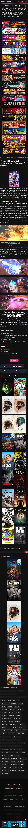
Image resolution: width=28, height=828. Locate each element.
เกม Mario (3, 755)
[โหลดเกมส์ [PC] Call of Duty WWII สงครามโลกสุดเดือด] (20, 442)
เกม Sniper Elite (14, 764)
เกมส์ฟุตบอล (11, 715)
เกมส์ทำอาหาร (20, 743)
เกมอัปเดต (13, 761)
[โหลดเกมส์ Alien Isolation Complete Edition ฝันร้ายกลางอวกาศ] (8, 387)
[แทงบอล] (14, 124)
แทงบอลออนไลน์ (8, 795)
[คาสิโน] (14, 111)
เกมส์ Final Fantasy (5, 727)
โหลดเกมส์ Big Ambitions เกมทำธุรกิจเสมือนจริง (7, 467)
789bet (11, 799)
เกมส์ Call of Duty (13, 724)
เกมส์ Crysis (12, 749)
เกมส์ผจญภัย (4, 694)
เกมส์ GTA (10, 730)
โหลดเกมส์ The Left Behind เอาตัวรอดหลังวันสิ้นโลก (20, 541)
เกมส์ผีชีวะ (4, 730)
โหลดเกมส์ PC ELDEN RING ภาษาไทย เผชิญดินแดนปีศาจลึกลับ (20, 523)
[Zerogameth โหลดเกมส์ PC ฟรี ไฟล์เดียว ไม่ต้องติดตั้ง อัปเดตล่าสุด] (8, 2)
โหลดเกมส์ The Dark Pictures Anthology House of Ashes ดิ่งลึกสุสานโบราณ (20, 412)
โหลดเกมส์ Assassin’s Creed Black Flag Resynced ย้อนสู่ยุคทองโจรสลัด (7, 504)
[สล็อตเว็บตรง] (14, 138)
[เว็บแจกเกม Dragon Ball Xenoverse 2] (14, 274)
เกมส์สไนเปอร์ (4, 770)
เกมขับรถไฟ (22, 724)
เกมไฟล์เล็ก (10, 706)
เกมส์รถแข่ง (17, 706)
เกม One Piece (18, 746)
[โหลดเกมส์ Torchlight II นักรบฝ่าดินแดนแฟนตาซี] (8, 442)
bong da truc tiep (9, 810)
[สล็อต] (14, 144)
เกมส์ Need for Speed (6, 736)
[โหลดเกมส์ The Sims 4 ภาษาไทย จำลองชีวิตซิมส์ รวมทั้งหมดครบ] (20, 387)
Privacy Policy (19, 788)
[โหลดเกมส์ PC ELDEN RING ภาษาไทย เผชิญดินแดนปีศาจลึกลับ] (20, 517)
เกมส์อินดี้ (3, 700)
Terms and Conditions (9, 788)
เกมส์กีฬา (21, 703)
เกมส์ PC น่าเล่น (7, 157)
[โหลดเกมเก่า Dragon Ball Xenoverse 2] (14, 292)
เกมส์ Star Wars (21, 727)
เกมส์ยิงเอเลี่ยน (4, 724)
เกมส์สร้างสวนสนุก (18, 767)
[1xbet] (14, 824)
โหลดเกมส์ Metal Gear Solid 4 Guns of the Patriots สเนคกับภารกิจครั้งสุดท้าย (7, 486)
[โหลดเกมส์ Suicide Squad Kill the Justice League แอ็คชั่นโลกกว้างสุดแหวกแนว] (8, 517)
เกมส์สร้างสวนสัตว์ (14, 752)
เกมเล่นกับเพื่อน (20, 761)
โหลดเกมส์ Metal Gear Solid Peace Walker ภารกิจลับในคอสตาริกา (20, 467)
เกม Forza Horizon (15, 740)
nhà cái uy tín (18, 813)
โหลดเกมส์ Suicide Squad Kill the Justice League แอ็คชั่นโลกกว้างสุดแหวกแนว (8, 523)
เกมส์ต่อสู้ (3, 706)
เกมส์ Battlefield (5, 749)
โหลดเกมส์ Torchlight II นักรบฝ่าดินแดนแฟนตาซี (8, 449)
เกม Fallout (23, 752)
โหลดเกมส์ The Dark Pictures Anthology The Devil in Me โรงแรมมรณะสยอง (8, 412)
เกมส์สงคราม (4, 709)
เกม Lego (24, 730)
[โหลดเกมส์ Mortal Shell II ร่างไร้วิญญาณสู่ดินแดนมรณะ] (20, 479)
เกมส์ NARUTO (14, 758)
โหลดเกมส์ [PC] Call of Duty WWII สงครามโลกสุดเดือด (20, 449)
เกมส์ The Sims (12, 743)
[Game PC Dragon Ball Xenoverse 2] (14, 310)
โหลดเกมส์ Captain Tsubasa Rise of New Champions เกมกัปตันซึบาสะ (8, 541)
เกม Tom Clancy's (5, 758)
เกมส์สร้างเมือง (12, 709)
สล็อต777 (15, 795)
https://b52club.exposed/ (12, 802)
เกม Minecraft (10, 755)
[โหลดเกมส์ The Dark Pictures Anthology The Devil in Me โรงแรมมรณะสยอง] (8, 405)
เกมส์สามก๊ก (4, 721)
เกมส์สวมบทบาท (12, 694)
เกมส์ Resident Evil (17, 718)
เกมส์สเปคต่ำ (15, 697)
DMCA (20, 784)
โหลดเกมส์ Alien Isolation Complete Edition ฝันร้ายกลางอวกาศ (8, 393)
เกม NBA (18, 755)
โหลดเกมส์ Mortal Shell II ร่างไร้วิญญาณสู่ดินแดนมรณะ (20, 486)
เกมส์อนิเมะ (18, 712)
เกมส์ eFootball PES (6, 740)
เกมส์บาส (10, 767)
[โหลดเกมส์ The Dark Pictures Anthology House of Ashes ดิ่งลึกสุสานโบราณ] (20, 405)
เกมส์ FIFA (14, 727)
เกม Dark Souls (13, 770)
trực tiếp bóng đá (19, 810)
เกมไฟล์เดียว (4, 691)
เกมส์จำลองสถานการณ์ (6, 697)
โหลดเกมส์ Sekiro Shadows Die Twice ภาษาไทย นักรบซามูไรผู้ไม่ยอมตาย (20, 504)
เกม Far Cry (4, 733)
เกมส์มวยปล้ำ (17, 730)
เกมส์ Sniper (4, 767)
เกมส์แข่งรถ (17, 721)
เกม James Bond (5, 764)
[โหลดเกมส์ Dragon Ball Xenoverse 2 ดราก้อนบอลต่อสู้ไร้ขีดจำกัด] (14, 361)
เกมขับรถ (11, 712)
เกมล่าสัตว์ (22, 764)
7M (20, 802)
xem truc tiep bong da (19, 806)
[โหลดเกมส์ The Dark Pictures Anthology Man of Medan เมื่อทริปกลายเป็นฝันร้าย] (20, 424)
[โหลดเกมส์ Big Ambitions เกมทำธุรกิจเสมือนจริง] (8, 461)
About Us (8, 784)
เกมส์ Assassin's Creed (6, 718)
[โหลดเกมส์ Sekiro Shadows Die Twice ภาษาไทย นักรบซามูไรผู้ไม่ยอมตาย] (20, 498)
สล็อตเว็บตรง (5, 799)
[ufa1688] (14, 104)
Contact (14, 784)
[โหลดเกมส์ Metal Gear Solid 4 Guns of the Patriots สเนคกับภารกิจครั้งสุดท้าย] (8, 479)
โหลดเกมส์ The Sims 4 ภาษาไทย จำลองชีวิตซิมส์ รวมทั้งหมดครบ (20, 393)
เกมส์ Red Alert (21, 770)
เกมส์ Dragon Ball (20, 733)
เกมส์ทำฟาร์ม (20, 709)
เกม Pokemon (11, 733)
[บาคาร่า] (14, 118)
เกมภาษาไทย (16, 700)
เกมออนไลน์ (4, 746)
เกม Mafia (11, 746)
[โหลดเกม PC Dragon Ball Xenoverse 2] (14, 240)
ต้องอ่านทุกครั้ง (6, 349)
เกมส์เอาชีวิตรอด (5, 703)
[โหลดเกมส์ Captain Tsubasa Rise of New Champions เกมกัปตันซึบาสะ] (8, 535)
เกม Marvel (18, 715)
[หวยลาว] (14, 131)
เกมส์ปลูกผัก (4, 715)
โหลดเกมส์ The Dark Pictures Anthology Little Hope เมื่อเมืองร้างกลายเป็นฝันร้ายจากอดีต (8, 430)
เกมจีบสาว (11, 721)
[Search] (22, 2)
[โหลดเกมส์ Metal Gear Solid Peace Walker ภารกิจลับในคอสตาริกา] (20, 461)
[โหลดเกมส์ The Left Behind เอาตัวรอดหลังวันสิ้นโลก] (20, 535)
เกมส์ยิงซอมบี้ (4, 712)
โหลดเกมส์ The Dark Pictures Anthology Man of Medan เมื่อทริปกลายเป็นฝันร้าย (20, 430)
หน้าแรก (1, 157)
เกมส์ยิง (9, 700)
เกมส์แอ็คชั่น (20, 691)
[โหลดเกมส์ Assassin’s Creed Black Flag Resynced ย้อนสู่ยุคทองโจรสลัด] (8, 498)
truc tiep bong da (8, 806)
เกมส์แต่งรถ (20, 749)
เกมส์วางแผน (23, 697)
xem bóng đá (9, 813)
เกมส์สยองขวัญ (13, 703)
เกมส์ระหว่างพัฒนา (5, 773)
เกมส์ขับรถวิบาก (23, 758)
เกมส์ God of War (5, 752)
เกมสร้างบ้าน (4, 743)
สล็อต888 (20, 795)
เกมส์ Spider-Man (16, 736)
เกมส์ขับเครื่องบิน (5, 761)
